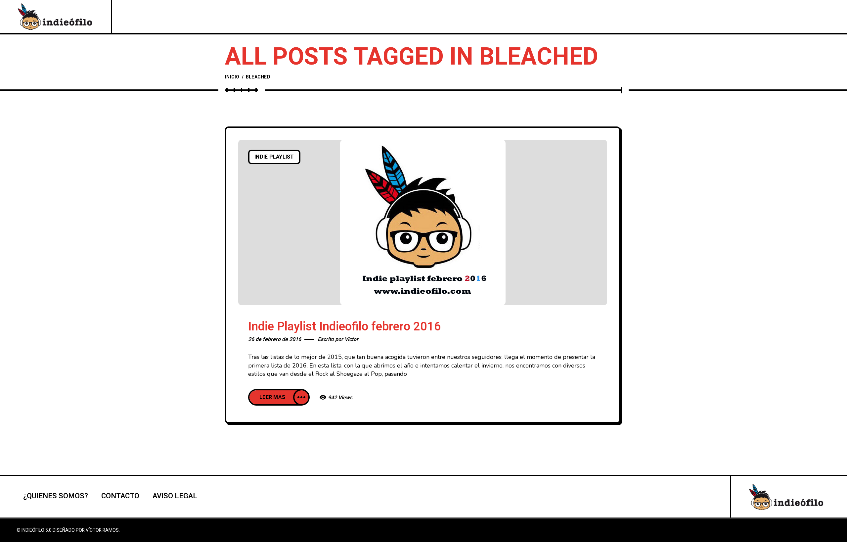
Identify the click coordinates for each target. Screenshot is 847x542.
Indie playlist (274, 157)
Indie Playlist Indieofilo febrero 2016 (344, 326)
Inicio (232, 77)
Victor (351, 339)
